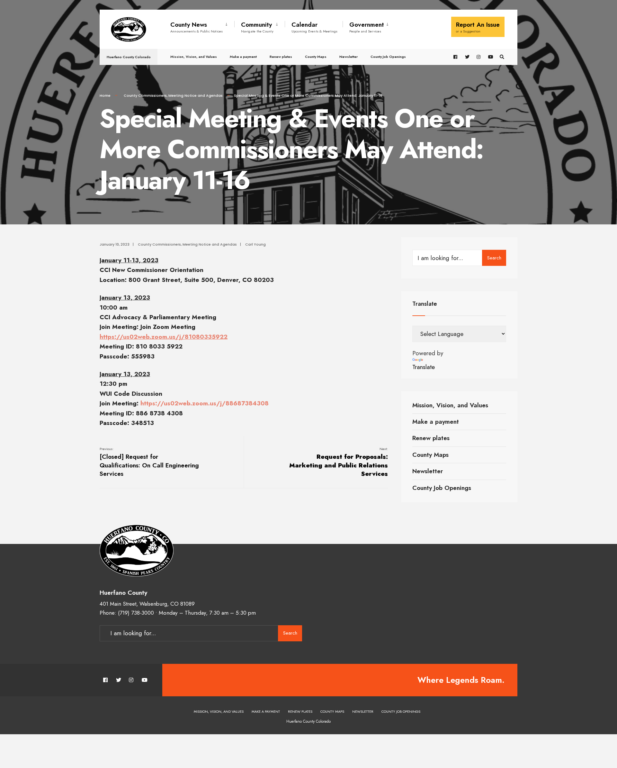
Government (366, 27)
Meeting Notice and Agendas (195, 95)
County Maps (315, 56)
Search (494, 257)
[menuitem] (202, 26)
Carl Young (255, 244)
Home (105, 95)
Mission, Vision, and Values (193, 56)
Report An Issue (478, 27)
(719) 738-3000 (136, 613)
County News (196, 27)
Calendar (314, 27)
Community (257, 27)
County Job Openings (388, 56)
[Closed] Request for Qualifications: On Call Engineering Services (149, 462)
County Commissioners (145, 95)
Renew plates (281, 56)
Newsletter (348, 56)
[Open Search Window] (502, 57)
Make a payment (243, 56)
